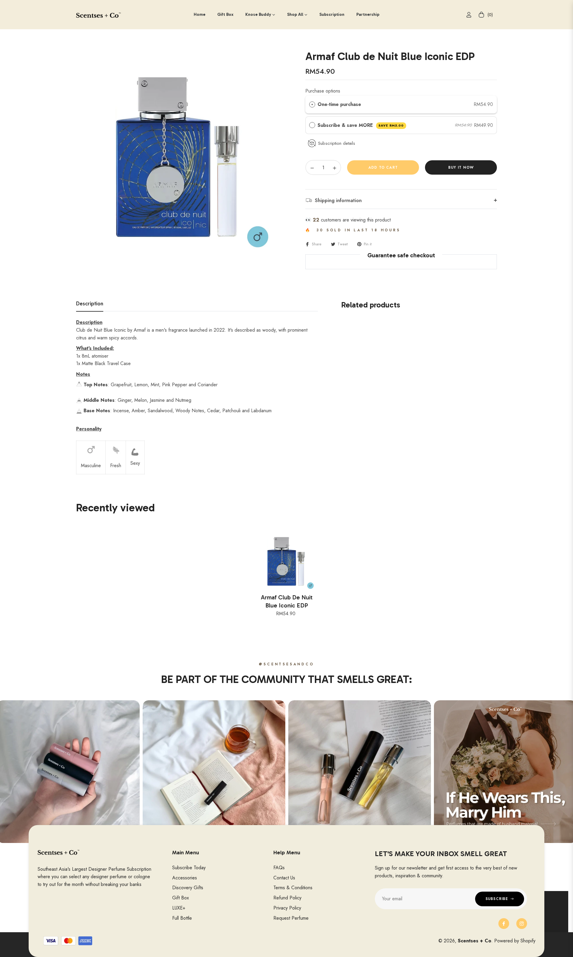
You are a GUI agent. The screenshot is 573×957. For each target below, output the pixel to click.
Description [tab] (89, 303)
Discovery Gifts (187, 887)
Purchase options (322, 90)
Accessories (184, 877)
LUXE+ (178, 907)
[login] (469, 14)
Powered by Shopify (514, 940)
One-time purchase (339, 104)
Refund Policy (287, 897)
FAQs (279, 867)
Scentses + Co (474, 940)
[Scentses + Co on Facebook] (503, 923)
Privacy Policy (287, 907)
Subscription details (336, 143)
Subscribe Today (189, 867)
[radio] (312, 104)
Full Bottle (182, 918)
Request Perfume (291, 918)
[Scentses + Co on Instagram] (521, 923)
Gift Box (180, 897)
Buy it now (461, 167)
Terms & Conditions (292, 887)
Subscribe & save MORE (361, 125)
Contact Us (284, 877)
